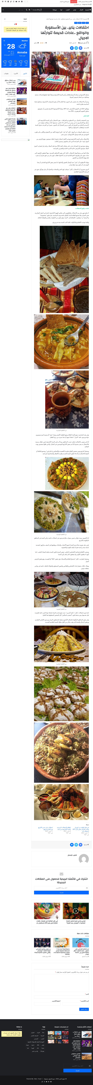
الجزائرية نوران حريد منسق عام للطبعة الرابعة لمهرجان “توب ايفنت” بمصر (10, 91)
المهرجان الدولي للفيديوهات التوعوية (36, 1042)
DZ (81, 19)
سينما (43, 1048)
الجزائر (81, 9)
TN (76, 23)
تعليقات (6, 73)
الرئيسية (87, 9)
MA (80, 23)
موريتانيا (55, 9)
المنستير (36, 1038)
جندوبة (32, 1045)
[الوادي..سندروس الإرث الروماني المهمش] (22, 101)
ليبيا (61, 9)
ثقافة (38, 1045)
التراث (38, 1032)
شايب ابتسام (83, 43)
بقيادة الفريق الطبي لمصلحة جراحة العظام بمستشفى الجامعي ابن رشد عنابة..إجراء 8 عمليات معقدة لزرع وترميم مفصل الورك (9, 125)
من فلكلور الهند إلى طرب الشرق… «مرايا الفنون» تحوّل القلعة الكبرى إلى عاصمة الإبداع (81, 951)
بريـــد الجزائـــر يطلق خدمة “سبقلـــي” (10, 81)
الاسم (87, 994)
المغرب (68, 9)
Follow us (19, 1027)
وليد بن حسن (35, 1051)
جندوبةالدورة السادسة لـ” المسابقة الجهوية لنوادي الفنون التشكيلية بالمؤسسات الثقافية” (61, 951)
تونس (74, 9)
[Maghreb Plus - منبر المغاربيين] (83, 4)
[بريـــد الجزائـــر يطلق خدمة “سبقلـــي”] (22, 82)
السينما (42, 1035)
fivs (43, 1032)
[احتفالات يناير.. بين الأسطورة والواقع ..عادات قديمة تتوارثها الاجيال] (22, 110)
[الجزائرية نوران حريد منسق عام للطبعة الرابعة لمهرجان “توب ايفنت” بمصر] (22, 90)
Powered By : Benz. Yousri (34, 1079)
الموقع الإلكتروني (56, 1001)
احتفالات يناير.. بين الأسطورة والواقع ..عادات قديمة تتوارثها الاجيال (10, 111)
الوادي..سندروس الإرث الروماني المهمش (10, 101)
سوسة (27, 1045)
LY (83, 23)
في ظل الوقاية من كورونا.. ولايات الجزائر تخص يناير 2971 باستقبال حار (81, 829)
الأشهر (25, 73)
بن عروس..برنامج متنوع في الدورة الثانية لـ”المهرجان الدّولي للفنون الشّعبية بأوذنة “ (48, 1)
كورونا (32, 1048)
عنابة (38, 1048)
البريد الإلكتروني (84, 1001)
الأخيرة (16, 73)
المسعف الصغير (34, 1035)
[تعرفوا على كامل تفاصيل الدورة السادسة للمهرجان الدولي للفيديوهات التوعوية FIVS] (65, 1033)
